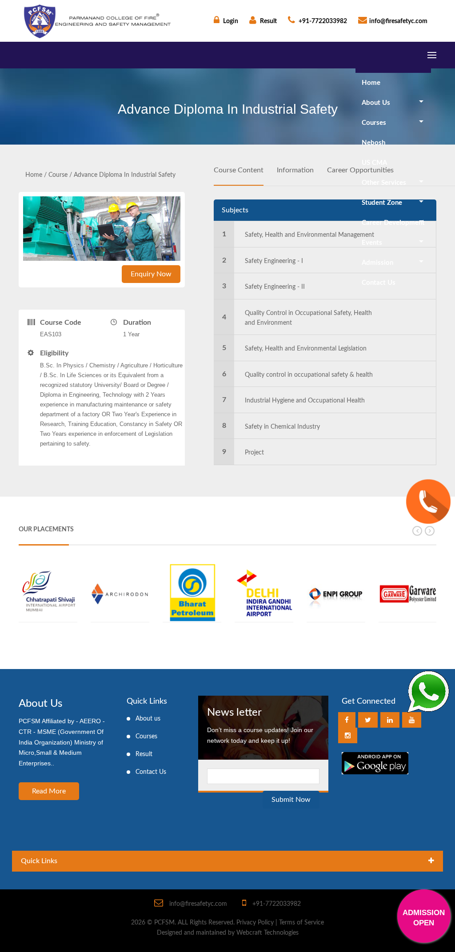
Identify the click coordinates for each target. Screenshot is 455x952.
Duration (137, 322)
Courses (374, 122)
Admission (377, 262)
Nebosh (373, 142)
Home (371, 83)
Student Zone (382, 202)
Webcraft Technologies (267, 933)
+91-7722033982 (322, 21)
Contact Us (378, 282)
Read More (49, 791)
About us (148, 719)
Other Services (384, 182)
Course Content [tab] (238, 170)
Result (268, 21)
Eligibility (54, 353)
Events (372, 242)
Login (230, 21)
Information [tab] (295, 170)
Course (58, 175)
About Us (376, 103)
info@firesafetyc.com (398, 21)
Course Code (60, 322)
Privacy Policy (255, 923)
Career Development (393, 222)
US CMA (374, 162)
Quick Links (39, 860)
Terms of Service (301, 923)
